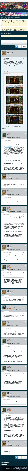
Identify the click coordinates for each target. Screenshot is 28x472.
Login (25, 0)
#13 (23, 399)
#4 (23, 197)
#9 (23, 313)
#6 (23, 252)
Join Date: (9, 54)
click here (11, 30)
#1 (23, 58)
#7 (23, 272)
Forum (5, 17)
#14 (23, 415)
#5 (23, 214)
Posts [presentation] (3, 40)
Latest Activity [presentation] (9, 40)
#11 (23, 346)
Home (2, 17)
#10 (23, 328)
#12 (23, 373)
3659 (11, 126)
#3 (23, 182)
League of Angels (17, 17)
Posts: (17, 54)
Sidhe (11, 160)
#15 (23, 449)
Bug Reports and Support (5, 18)
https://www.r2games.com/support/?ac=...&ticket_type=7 (11, 147)
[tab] (3, 41)
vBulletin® (20, 467)
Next (24, 46)
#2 (23, 140)
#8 (23, 297)
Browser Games (10, 17)
